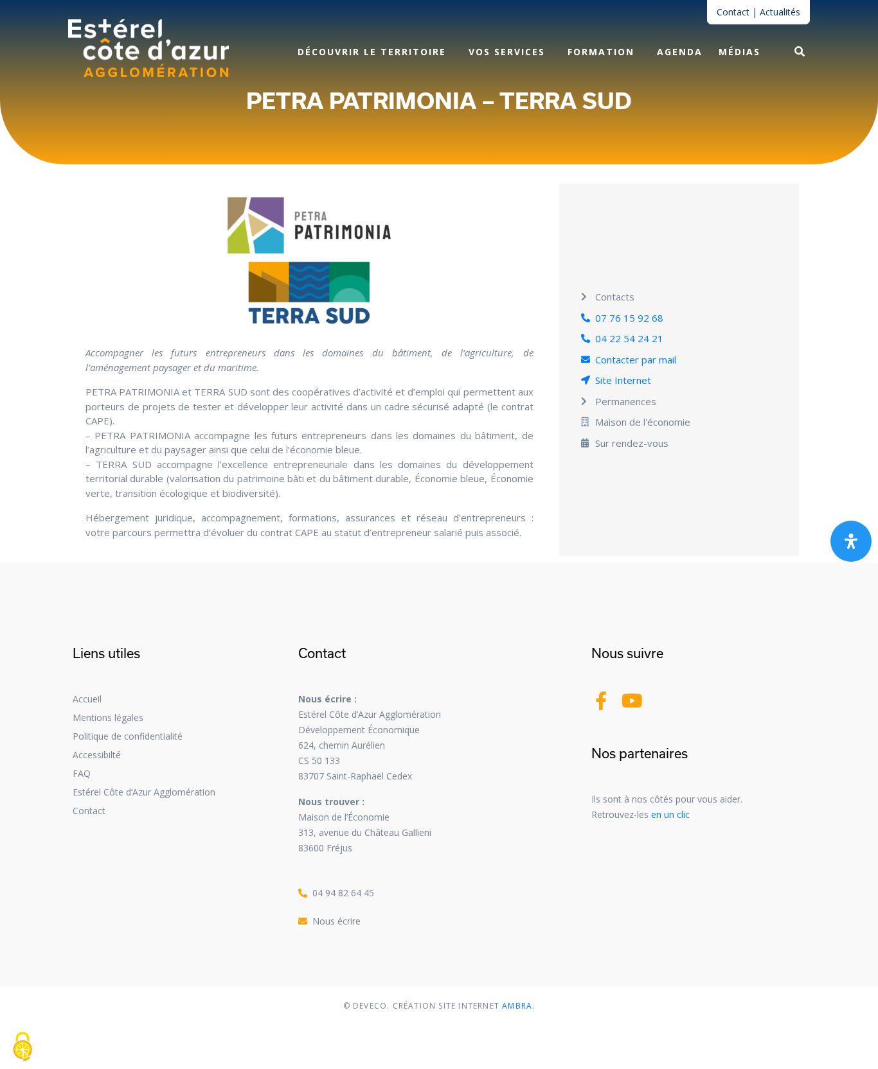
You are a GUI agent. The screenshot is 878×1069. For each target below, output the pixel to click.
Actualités (780, 12)
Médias (739, 52)
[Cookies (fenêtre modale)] (22, 1047)
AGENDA (680, 52)
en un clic (670, 814)
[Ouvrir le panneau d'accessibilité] (851, 541)
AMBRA (515, 1005)
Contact (733, 12)
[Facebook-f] (600, 700)
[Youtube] (632, 700)
